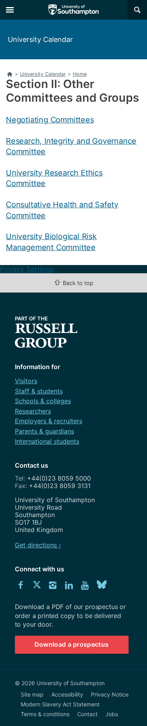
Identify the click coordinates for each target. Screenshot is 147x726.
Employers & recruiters (48, 421)
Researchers (33, 411)
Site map (32, 694)
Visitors (26, 381)
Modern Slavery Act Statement (60, 704)
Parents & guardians (44, 431)
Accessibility (67, 694)
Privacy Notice (110, 694)
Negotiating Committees (50, 119)
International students (47, 441)
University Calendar (40, 39)
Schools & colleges (43, 401)
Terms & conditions (45, 714)
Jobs (111, 714)
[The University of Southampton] (73, 10)
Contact (87, 714)
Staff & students (39, 391)
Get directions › (38, 545)
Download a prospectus (71, 644)
